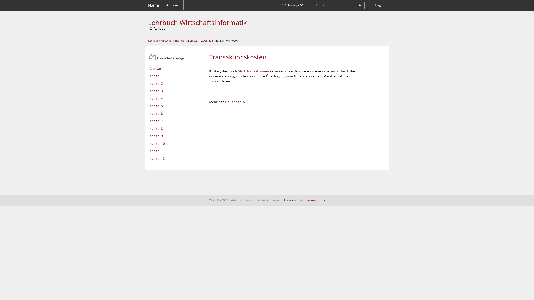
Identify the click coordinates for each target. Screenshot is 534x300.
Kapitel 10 (157, 143)
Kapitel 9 (156, 136)
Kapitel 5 (156, 106)
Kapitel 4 (156, 98)
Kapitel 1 (156, 76)
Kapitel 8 (156, 128)
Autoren (172, 5)
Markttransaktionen (253, 71)
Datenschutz (315, 200)
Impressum (293, 200)
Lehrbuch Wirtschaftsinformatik (197, 22)
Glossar (155, 68)
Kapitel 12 (157, 158)
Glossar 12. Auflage (201, 40)
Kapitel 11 (157, 151)
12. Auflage (291, 5)
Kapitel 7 (156, 121)
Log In (380, 5)
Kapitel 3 (156, 91)
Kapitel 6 (156, 113)
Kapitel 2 (156, 83)
